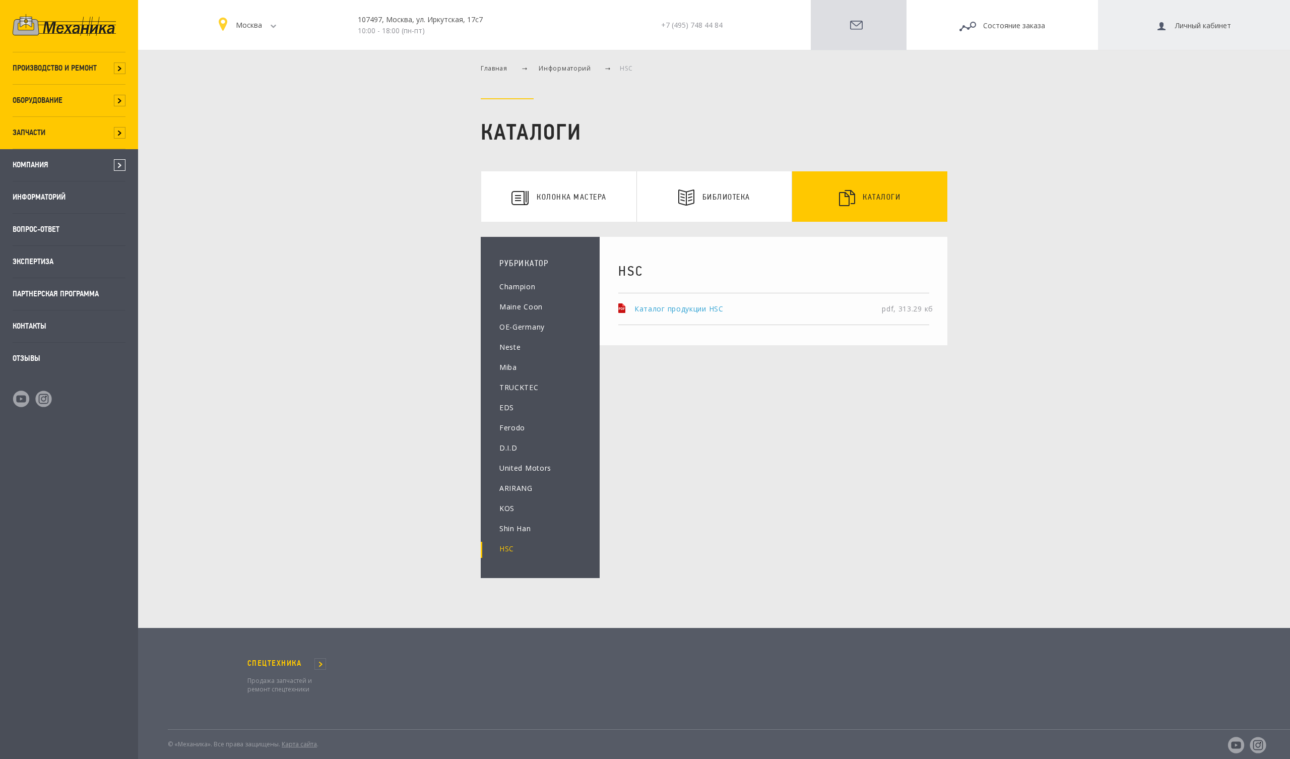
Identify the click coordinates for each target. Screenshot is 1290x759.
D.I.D (508, 448)
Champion (517, 286)
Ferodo (512, 427)
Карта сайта (299, 744)
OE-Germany (522, 327)
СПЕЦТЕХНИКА (274, 663)
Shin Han (515, 528)
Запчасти (29, 132)
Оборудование (37, 100)
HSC (506, 548)
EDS (506, 407)
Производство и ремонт (55, 68)
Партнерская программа (56, 293)
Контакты (29, 326)
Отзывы (26, 358)
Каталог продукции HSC (679, 308)
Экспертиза (33, 261)
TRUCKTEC (519, 387)
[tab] (558, 196)
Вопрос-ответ (36, 229)
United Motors (525, 468)
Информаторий (39, 197)
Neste (510, 347)
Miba (508, 367)
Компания (30, 164)
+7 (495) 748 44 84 (692, 25)
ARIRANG (516, 488)
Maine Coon (521, 306)
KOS (506, 508)
